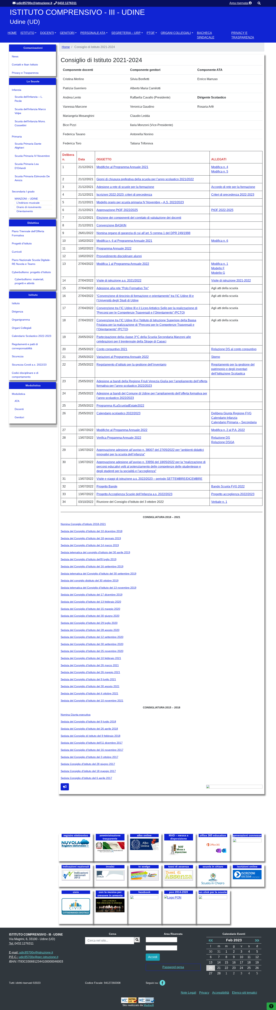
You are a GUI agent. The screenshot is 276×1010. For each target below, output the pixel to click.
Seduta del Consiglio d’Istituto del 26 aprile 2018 (89, 728)
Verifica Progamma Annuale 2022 (119, 437)
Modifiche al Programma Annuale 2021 (122, 167)
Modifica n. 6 (219, 240)
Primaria (17, 136)
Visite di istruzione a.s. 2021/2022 (119, 280)
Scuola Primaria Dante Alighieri (28, 145)
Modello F (218, 268)
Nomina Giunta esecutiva (75, 714)
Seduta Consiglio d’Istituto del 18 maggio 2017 (88, 771)
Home (12, 33)
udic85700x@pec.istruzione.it (38, 957)
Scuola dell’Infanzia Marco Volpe (30, 111)
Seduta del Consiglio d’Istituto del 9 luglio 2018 (88, 721)
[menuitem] (12, 34)
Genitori (67, 33)
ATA (17, 400)
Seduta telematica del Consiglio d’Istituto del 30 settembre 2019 (98, 573)
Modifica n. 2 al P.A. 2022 (228, 430)
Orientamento (25, 211)
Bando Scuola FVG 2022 (228, 486)
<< (211, 940)
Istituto (27, 33)
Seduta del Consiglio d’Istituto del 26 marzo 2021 (90, 665)
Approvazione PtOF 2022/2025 (117, 210)
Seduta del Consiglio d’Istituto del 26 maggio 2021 (90, 672)
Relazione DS (220, 437)
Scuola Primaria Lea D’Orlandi (27, 166)
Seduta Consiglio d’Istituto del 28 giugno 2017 (88, 763)
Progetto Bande (107, 486)
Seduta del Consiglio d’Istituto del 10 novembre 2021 (92, 700)
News (15, 56)
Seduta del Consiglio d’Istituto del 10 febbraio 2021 (91, 658)
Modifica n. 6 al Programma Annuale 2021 (124, 240)
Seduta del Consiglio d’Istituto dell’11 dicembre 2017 (92, 742)
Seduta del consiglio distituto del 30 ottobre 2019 (89, 580)
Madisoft (149, 1005)
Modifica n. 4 (219, 167)
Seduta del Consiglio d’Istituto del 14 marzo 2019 (90, 545)
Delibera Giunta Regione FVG (231, 413)
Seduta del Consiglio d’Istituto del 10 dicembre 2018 (91, 531)
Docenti (47, 33)
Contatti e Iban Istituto (25, 64)
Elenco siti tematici (244, 992)
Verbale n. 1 (219, 501)
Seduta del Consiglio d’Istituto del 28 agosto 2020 (90, 630)
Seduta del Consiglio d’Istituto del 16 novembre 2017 (92, 749)
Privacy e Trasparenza (242, 35)
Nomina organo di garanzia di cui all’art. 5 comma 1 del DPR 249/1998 (143, 233)
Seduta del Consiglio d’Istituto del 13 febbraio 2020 (91, 601)
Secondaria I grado (23, 191)
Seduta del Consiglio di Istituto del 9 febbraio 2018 (90, 735)
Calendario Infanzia (224, 417)
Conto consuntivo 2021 (112, 349)
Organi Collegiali (176, 33)
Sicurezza (17, 356)
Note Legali (188, 992)
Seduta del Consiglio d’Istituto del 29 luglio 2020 (89, 622)
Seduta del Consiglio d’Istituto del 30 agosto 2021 (90, 686)
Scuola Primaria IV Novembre (32, 155)
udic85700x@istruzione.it (36, 952)
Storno (215, 356)
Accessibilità (220, 992)
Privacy (204, 992)
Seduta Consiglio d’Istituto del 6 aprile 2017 (86, 777)
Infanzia (16, 89)
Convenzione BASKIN (111, 225)
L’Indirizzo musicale (28, 202)
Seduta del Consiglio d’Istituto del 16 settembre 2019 (92, 566)
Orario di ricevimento (29, 207)
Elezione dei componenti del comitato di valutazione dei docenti (139, 217)
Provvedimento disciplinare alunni (119, 256)
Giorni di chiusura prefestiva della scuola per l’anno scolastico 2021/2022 (145, 179)
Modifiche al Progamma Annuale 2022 (122, 430)
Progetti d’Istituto (22, 243)
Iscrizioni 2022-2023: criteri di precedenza (124, 194)
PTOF (151, 33)
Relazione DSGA (222, 442)
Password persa (173, 967)
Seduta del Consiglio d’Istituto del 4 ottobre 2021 (89, 693)
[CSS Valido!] (146, 1000)
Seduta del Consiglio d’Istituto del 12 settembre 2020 (92, 636)
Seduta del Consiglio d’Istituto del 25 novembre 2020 (92, 651)
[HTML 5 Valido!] (129, 1000)
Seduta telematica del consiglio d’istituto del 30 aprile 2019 (95, 552)
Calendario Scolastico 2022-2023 (31, 335)
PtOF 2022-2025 (222, 210)
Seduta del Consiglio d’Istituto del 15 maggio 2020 (90, 608)
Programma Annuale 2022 (114, 248)
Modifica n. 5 (219, 171)
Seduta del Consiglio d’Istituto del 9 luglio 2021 (88, 679)
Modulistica (18, 393)
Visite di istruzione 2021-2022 (231, 280)
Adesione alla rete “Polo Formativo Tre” (123, 288)
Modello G (218, 272)
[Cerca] (137, 940)
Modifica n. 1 (219, 263)
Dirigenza (17, 311)
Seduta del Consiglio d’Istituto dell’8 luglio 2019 (88, 559)
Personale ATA (92, 33)
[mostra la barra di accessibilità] (271, 1006)
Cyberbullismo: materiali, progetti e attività (29, 281)
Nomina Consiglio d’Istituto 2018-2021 (83, 524)
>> (257, 940)
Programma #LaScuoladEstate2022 (120, 405)
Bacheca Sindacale (205, 35)
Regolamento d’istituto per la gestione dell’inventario (131, 364)
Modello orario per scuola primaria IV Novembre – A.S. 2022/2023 (140, 202)
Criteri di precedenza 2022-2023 (232, 194)
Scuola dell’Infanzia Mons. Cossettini (30, 123)
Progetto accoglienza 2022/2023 (232, 494)
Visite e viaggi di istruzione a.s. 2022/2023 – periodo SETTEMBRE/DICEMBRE (149, 478)
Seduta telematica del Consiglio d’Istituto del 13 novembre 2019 (98, 587)
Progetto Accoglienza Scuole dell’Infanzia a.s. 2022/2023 (134, 494)
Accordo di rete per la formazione (233, 186)
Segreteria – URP (126, 33)
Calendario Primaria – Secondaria (234, 422)
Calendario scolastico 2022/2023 (118, 413)
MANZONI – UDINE (26, 198)
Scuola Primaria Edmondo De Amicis (32, 178)
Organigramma (21, 319)
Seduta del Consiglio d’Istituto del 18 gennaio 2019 (91, 538)
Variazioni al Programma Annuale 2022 (123, 356)
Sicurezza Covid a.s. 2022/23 (29, 364)
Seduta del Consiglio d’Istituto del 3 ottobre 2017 (89, 756)
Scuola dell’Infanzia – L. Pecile (29, 98)
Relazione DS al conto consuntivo (233, 349)
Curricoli (17, 251)
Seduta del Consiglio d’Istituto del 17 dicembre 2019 (91, 594)
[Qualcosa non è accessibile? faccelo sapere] (65, 786)
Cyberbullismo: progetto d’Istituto (31, 272)
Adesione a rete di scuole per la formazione (125, 186)
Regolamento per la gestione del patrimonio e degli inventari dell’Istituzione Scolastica (233, 369)
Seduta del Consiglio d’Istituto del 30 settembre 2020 (92, 644)
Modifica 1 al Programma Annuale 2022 (123, 263)
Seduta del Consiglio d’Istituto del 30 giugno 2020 (90, 615)
